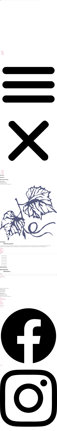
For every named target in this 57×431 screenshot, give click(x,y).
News (1, 297)
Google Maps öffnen (3, 299)
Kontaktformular (2, 298)
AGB (0, 301)
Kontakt (3, 54)
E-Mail (1, 273)
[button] (28, 112)
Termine (3, 52)
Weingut (3, 51)
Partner (3, 53)
